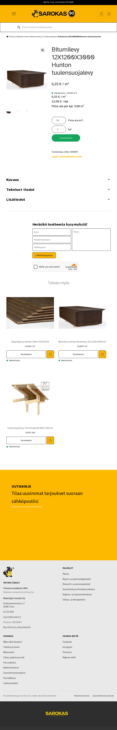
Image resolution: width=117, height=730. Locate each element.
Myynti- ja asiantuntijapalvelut (77, 579)
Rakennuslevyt (36, 36)
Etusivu (12, 36)
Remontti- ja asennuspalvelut (76, 584)
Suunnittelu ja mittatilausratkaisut (79, 589)
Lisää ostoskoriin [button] (50, 354)
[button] (102, 14)
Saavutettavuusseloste (14, 672)
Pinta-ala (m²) (75, 120)
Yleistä (66, 573)
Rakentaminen (23, 36)
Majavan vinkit (69, 657)
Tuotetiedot (26, 354)
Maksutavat (8, 652)
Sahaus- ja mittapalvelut (74, 599)
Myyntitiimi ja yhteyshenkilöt (17, 627)
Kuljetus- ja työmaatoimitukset (77, 594)
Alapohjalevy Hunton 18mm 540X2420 (30, 341)
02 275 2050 (8, 611)
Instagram (67, 647)
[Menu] (13, 14)
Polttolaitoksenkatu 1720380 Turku (14, 605)
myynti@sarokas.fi (12, 617)
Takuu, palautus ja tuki (13, 657)
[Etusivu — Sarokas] (53, 14)
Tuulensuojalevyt (50, 36)
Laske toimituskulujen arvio (67, 156)
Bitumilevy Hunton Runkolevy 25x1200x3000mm (82, 341)
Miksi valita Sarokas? (12, 641)
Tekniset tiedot (20, 189)
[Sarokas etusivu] (28, 572)
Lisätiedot (15, 199)
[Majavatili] (109, 14)
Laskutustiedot (10, 683)
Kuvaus (12, 179)
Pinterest (67, 652)
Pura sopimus (9, 662)
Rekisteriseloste (11, 667)
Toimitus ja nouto (11, 647)
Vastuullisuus (9, 677)
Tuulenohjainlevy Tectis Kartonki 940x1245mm (30, 427)
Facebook (67, 641)
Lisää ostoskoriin (66, 138)
